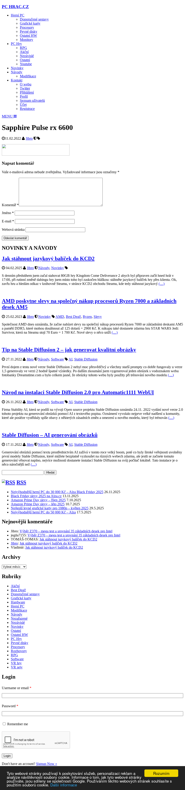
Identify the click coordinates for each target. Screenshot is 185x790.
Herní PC (17, 15)
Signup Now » (46, 764)
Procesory (27, 27)
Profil (24, 96)
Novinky (17, 68)
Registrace (27, 109)
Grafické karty (30, 23)
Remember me (17, 724)
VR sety (17, 667)
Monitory (26, 40)
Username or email (16, 688)
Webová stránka (13, 229)
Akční (24, 52)
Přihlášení (27, 92)
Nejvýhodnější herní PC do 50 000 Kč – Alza (43, 512)
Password (10, 706)
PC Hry (16, 44)
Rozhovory (19, 651)
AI (70, 359)
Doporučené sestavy (34, 19)
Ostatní (25, 60)
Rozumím (161, 773)
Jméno (8, 213)
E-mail (8, 221)
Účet (23, 104)
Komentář (10, 205)
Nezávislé (27, 56)
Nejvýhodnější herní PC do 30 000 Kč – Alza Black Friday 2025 (57, 492)
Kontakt (16, 80)
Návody (16, 72)
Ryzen (87, 317)
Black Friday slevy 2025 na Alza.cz (36, 496)
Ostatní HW (28, 35)
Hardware (18, 602)
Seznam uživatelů (32, 100)
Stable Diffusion (85, 359)
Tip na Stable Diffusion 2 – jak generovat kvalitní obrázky (69, 350)
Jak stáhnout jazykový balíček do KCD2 (48, 258)
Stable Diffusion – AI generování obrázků (49, 435)
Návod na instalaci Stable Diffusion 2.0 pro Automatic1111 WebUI (78, 392)
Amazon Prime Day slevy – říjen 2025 (38, 500)
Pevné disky (28, 31)
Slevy (98, 317)
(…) (161, 284)
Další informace (63, 785)
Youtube (26, 64)
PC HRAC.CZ (15, 6)
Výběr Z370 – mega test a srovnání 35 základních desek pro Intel (66, 531)
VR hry (16, 663)
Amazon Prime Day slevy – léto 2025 (38, 504)
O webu (25, 84)
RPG (23, 48)
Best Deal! (73, 317)
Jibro (29, 138)
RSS (21, 482)
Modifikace (28, 76)
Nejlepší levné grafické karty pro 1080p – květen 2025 (49, 508)
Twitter (25, 88)
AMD (60, 317)
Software (57, 359)
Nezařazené (19, 618)
